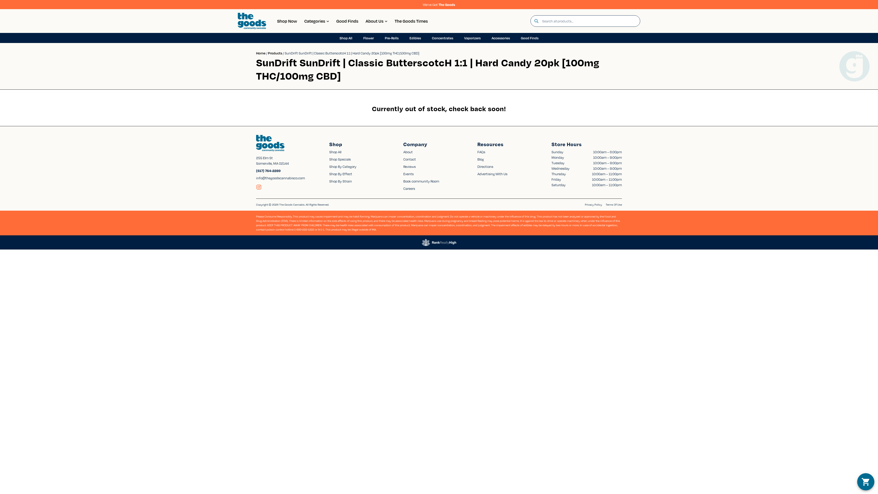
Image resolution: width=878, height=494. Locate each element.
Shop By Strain (340, 181)
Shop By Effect (340, 174)
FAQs (481, 152)
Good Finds (347, 21)
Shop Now (287, 21)
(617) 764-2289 (268, 171)
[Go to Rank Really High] (439, 242)
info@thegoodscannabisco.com (280, 178)
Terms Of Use (614, 204)
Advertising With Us (492, 174)
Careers (409, 188)
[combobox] (589, 21)
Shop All (335, 152)
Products (275, 53)
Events (408, 174)
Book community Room (421, 181)
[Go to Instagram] (259, 187)
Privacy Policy (593, 204)
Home (260, 53)
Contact (409, 159)
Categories (314, 21)
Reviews (409, 166)
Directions (485, 166)
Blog (480, 159)
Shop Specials (340, 159)
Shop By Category (342, 166)
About (408, 152)
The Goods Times (411, 21)
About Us (374, 21)
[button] (865, 481)
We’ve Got (439, 5)
